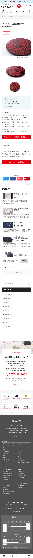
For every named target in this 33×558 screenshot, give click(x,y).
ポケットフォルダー (23, 443)
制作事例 (16, 12)
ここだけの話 (6, 326)
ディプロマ (20, 447)
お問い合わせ (16, 384)
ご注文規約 (18, 511)
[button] (29, 284)
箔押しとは (5, 487)
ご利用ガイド (21, 471)
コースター (6, 32)
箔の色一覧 (5, 489)
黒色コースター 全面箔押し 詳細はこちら (16, 137)
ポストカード (6, 459)
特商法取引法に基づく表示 (13, 508)
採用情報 (20, 487)
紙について (6, 322)
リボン (19, 454)
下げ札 (4, 455)
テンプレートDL (22, 475)
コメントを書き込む (16, 272)
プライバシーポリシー (24, 508)
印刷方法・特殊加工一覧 (8, 491)
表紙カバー (20, 445)
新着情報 (5, 302)
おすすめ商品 (6, 298)
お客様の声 (5, 479)
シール (19, 456)
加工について (6, 318)
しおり (4, 463)
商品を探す (3, 12)
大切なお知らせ (7, 306)
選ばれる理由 (10, 12)
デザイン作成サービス (8, 473)
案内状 (4, 457)
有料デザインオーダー (8, 475)
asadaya (8, 6)
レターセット (6, 451)
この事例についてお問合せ (16, 162)
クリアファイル (21, 452)
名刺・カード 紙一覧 (8, 443)
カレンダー (5, 461)
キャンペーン (6, 310)
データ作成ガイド (22, 473)
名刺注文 (19, 6)
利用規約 (14, 511)
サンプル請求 (29, 12)
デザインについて (7, 294)
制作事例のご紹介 (7, 314)
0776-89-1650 (18, 374)
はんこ (19, 458)
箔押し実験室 (6, 493)
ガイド (23, 12)
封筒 (4, 449)
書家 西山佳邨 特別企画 (23, 462)
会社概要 (5, 508)
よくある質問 (21, 477)
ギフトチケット (21, 450)
